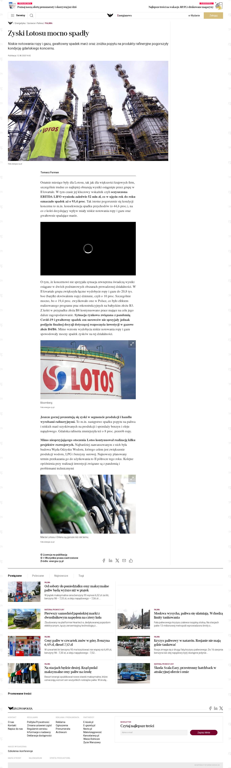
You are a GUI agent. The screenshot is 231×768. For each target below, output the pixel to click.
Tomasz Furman (49, 172)
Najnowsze (61, 575)
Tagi (81, 575)
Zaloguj (213, 15)
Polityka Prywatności (38, 722)
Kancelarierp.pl (91, 735)
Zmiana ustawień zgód (39, 725)
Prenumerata (63, 728)
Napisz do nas (15, 728)
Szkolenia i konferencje (20, 751)
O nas (11, 722)
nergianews (124, 15)
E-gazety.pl (89, 725)
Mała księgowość (92, 732)
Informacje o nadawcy (39, 732)
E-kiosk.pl (88, 722)
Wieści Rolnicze (91, 739)
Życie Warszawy (92, 742)
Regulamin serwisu (37, 728)
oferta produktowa (60, 758)
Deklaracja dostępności (39, 735)
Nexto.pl (87, 728)
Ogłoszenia (62, 725)
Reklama (60, 722)
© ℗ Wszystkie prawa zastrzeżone (59, 558)
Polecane (38, 575)
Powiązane (15, 575)
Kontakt (12, 725)
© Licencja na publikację (53, 554)
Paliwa (48, 23)
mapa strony (14, 758)
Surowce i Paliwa (35, 23)
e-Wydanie (194, 15)
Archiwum (61, 732)
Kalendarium (35, 758)
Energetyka (20, 23)
